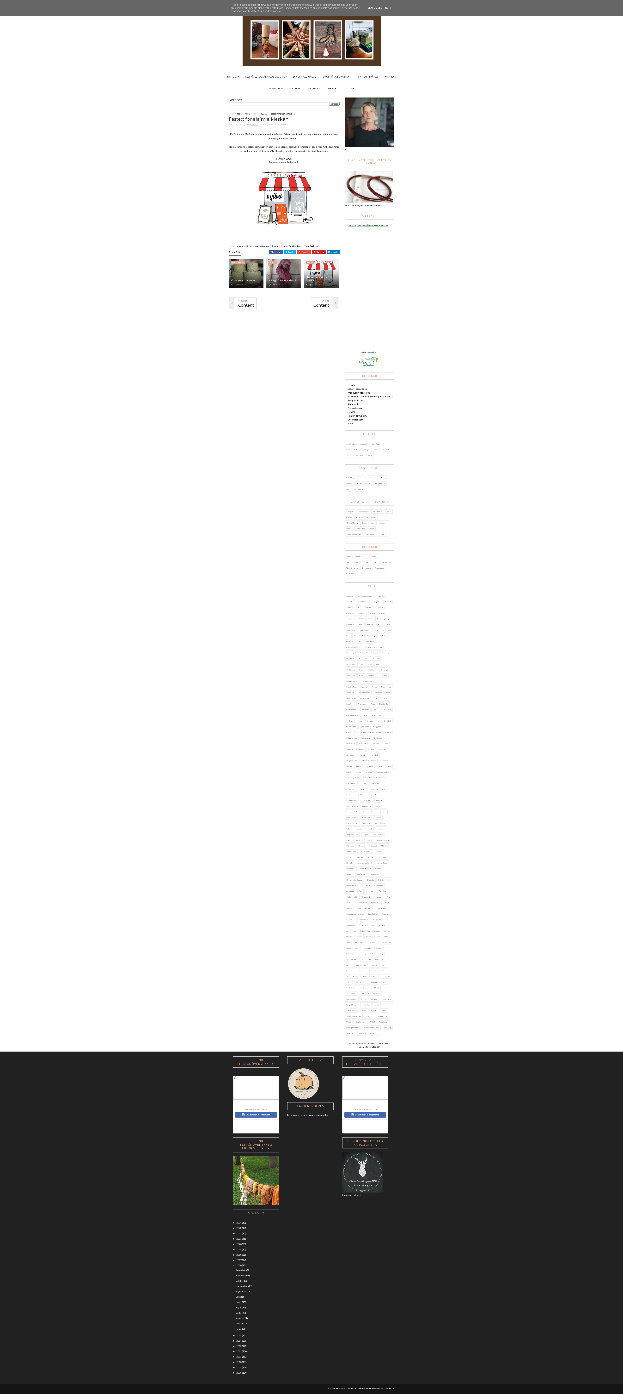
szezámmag (366, 959)
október (240, 1280)
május (238, 1307)
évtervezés (372, 675)
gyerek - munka (373, 721)
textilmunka (373, 982)
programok (382, 908)
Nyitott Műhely (368, 76)
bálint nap (350, 478)
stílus (386, 937)
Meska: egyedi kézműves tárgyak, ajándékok (368, 225)
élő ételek (360, 455)
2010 (239, 1362)
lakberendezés (352, 823)
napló (385, 857)
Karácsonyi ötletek (353, 778)
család (359, 641)
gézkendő (350, 574)
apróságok (350, 613)
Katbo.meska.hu (368, 352)
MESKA (263, 113)
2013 (239, 1346)
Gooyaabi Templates (383, 1388)
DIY (366, 658)
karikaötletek (381, 778)
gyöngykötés (361, 732)
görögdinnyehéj (352, 715)
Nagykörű (360, 857)
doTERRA (375, 658)
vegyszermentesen (353, 534)
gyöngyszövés (375, 732)
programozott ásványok (355, 914)
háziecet (375, 744)
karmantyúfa (351, 783)
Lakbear (378, 817)
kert (384, 789)
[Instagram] (231, 1389)
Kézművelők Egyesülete (369, 795)
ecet (362, 664)
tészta (348, 982)
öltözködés (378, 886)
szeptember (242, 1286)
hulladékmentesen (368, 761)
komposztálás (366, 800)
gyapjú (365, 715)
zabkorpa (349, 1033)
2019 (239, 1249)
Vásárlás (390, 76)
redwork (385, 914)
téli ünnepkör (380, 483)
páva (388, 897)
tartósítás (374, 971)
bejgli (380, 624)
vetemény (369, 1016)
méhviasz (350, 846)
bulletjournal (365, 630)
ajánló (348, 607)
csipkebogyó (351, 653)
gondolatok (387, 710)
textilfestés (360, 529)
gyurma (388, 732)
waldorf (372, 1022)
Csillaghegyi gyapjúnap (373, 647)
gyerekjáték (351, 727)
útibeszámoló (351, 999)
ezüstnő (384, 675)
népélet (349, 483)
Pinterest (295, 88)
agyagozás (350, 511)
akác (357, 607)
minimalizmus (365, 851)
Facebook (314, 88)
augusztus (241, 1291)
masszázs (359, 840)
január (239, 1328)
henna (385, 744)
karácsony (372, 478)
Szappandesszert (356, 400)
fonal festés (250, 113)
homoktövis (350, 755)
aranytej (362, 613)
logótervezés (380, 823)
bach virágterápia (384, 619)
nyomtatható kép (353, 886)
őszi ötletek (383, 891)
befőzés (370, 624)
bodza (389, 624)
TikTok (332, 88)
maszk (348, 840)
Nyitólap (233, 76)
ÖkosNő (367, 886)
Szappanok (353, 404)
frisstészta (362, 704)
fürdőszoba (383, 704)
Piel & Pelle (387, 903)
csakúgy (349, 641)
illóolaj (358, 766)
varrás (371, 529)
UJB (362, 993)
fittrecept (350, 693)
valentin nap (386, 999)
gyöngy (349, 517)
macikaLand (381, 829)
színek (348, 455)
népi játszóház (376, 869)
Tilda (384, 982)
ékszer (381, 534)
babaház (360, 619)
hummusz (384, 761)
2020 (239, 1244)
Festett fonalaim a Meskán (316, 279)
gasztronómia (351, 710)
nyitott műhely (352, 523)
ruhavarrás (383, 925)
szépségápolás (351, 959)
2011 (239, 1356)
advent (349, 602)
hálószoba (378, 738)
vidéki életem (383, 1016)
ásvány (372, 613)
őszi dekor (370, 891)
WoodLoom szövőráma (359, 392)
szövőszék (362, 971)
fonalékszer (386, 562)
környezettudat (352, 450)
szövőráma (350, 971)
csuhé (375, 653)
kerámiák (374, 789)
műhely (349, 857)
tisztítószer (364, 988)
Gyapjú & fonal (355, 408)
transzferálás (351, 993)
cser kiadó (370, 641)
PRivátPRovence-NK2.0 (365, 908)
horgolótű (374, 755)
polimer (349, 908)
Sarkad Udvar (365, 931)
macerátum (359, 829)
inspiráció (369, 766)
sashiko (377, 931)
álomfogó (367, 607)
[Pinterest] (237, 1389)
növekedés (374, 874)
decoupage (386, 653)
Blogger (376, 1046)
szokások (373, 965)
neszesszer (361, 874)
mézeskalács (351, 851)
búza (376, 630)
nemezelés (371, 517)
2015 (239, 1335)
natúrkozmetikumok (364, 863)
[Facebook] (243, 1389)
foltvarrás (378, 693)
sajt (347, 931)
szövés (348, 529)
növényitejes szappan (354, 880)
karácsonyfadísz (383, 772)
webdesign (370, 534)
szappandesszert (368, 523)
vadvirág (374, 999)
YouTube (348, 88)
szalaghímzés (386, 942)
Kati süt (363, 783)
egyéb (378, 664)
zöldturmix (374, 1033)
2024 (239, 1222)
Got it (389, 8)
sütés (348, 942)
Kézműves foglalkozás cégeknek (266, 76)
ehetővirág (350, 670)
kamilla (358, 772)
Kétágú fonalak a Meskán (283, 280)
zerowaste (362, 1033)
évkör (370, 455)
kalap (348, 772)
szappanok (383, 523)
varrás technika (352, 1010)
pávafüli (349, 903)
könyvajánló (366, 806)
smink (375, 450)
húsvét (361, 478)
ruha (372, 925)
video (348, 1022)
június (239, 1302)
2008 (239, 1372)
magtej (365, 834)
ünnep (363, 999)
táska (384, 971)
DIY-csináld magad (305, 76)
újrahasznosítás (374, 993)
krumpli (374, 812)
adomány (381, 596)
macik (370, 829)
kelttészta (375, 783)
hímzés (361, 749)
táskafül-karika (352, 568)
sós (379, 937)
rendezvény (363, 920)
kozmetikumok (352, 806)
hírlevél (371, 749)
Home (231, 113)
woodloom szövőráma (371, 1028)
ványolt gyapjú (351, 1005)
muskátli (379, 851)
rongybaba (377, 920)
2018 (239, 1254)
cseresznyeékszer (353, 647)
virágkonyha (360, 1022)
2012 (239, 1351)
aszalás (382, 613)
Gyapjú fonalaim (356, 419)
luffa (348, 829)
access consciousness (365, 596)
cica (389, 630)
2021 (239, 1238)
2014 (239, 1340)
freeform (350, 704)
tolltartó (376, 988)
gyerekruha (364, 727)
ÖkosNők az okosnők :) (337, 76)
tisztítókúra (350, 988)
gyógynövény (378, 727)
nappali (349, 863)
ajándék (388, 602)
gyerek (360, 721)
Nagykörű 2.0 (373, 857)
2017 (239, 1260)
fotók (385, 698)
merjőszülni (372, 846)
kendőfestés (351, 789)
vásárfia (374, 1010)
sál (355, 931)
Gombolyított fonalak (243, 280)
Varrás (351, 423)
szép (381, 954)
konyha (379, 800)
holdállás (382, 749)
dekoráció (350, 658)
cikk (348, 636)
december (241, 1270)
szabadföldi (372, 942)
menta (360, 846)
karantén (368, 778)
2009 (239, 1367)
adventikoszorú (362, 602)
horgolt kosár (351, 761)
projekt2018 (373, 914)
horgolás (359, 517)
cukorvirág (371, 636)
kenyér (363, 789)
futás (373, 704)
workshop (387, 1028)
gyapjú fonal (377, 715)
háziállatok (363, 744)
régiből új (350, 920)
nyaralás (370, 880)
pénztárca (375, 903)
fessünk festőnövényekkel (356, 444)
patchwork (378, 897)
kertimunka (350, 795)
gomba (375, 710)
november (241, 1275)
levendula (366, 823)
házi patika (350, 744)
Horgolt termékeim (357, 415)
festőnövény (363, 511)
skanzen (349, 937)
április (238, 1312)
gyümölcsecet (351, 738)
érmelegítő (385, 670)
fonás (389, 511)
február (239, 1323)
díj (359, 658)
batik (361, 624)
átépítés (349, 619)
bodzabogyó (350, 630)
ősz (347, 489)
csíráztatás (364, 653)
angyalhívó (379, 607)
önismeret (350, 891)
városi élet (366, 1005)
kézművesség (377, 444)
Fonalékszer (354, 412)
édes (370, 664)
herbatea (350, 749)
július (238, 1296)
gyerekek (387, 721)
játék (389, 766)
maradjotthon (378, 834)
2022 (239, 1233)
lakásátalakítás (352, 817)
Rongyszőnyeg (351, 925)
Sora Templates (348, 1388)
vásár (364, 1010)
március (239, 1318)
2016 (239, 1265)
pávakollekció (362, 903)
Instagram (276, 88)
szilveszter (379, 959)
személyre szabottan (367, 954)
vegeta (383, 1010)
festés (374, 687)
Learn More (375, 8)
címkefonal (358, 636)
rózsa (364, 925)
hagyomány (365, 738)
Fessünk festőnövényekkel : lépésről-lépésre (370, 396)
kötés (365, 812)
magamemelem (352, 834)
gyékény (349, 721)
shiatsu (387, 931)
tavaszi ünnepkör (363, 483)
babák (370, 619)
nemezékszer (382, 863)
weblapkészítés (352, 1028)
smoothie (369, 937)
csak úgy (383, 636)
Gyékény (352, 385)
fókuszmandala (364, 693)
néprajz (366, 450)
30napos (349, 596)
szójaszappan (361, 965)
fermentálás (367, 681)
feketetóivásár (352, 681)
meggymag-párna (383, 840)
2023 (239, 1228)
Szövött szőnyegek (357, 388)
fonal (239, 113)
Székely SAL (350, 954)
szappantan (386, 450)
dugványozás (351, 664)
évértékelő (350, 675)
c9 (383, 630)
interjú (379, 766)
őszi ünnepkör (359, 489)
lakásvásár (366, 817)
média (369, 840)
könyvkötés (380, 806)
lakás (384, 812)
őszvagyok (366, 897)
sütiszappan (359, 942)
